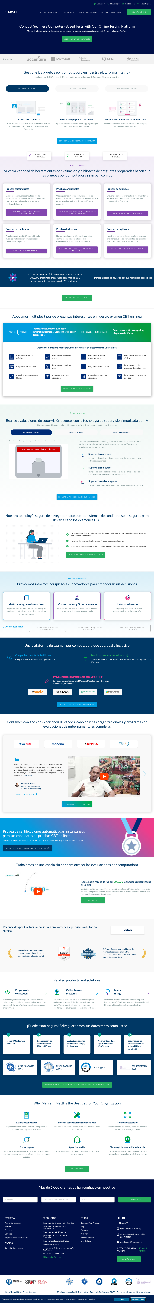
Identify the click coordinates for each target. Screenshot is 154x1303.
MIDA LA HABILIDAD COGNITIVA (126, 213)
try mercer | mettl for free (77, 804)
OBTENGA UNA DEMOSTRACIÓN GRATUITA (77, 141)
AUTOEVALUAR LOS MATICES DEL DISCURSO (127, 249)
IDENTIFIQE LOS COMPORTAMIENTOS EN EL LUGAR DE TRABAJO (77, 212)
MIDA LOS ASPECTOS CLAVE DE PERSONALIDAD (26, 212)
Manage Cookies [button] (138, 1299)
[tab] (31, 432)
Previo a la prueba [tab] (27, 88)
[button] (20, 1218)
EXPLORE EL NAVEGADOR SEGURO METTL (85, 555)
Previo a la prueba (41, 156)
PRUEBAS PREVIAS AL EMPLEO (77, 298)
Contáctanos (128, 1259)
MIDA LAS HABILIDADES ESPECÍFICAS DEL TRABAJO (77, 250)
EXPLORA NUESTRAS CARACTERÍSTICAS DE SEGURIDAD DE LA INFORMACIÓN (77, 1085)
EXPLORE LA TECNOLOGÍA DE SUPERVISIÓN (77, 497)
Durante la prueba (78, 156)
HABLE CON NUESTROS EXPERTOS (77, 389)
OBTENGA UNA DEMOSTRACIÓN (77, 39)
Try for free (93, 900)
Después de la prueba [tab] (126, 88)
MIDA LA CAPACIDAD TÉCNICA (26, 251)
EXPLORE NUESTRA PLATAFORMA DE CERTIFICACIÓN (27, 848)
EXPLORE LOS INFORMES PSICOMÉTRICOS (47, 628)
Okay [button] (122, 1299)
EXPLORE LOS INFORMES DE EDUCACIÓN (132, 628)
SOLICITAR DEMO (139, 12)
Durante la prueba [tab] (77, 88)
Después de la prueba (116, 156)
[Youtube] (123, 1218)
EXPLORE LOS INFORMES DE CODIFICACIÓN (90, 628)
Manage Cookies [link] (144, 1292)
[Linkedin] (118, 1218)
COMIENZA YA (135, 1199)
